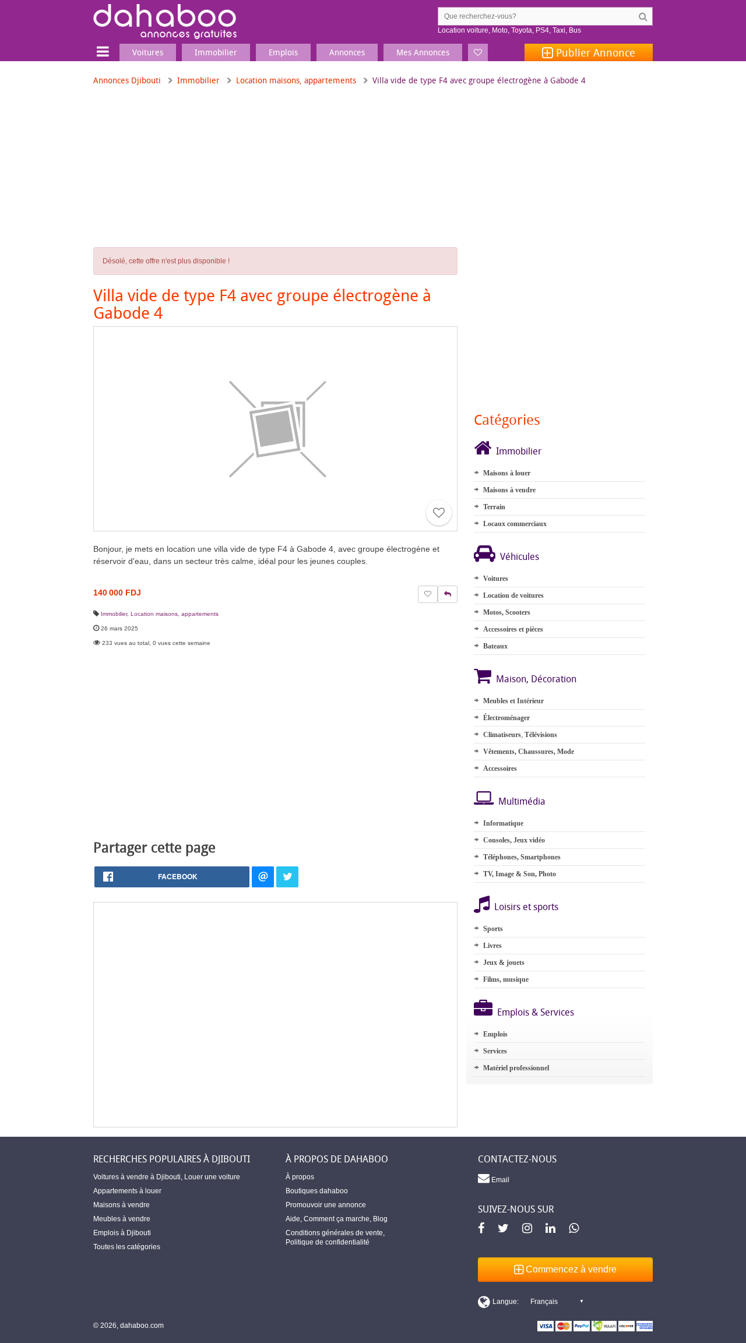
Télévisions (541, 735)
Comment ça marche (337, 1219)
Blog (380, 1219)
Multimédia (522, 801)
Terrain (494, 507)
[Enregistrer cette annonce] (439, 513)
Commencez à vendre (570, 1269)
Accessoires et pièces (513, 629)
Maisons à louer (506, 473)
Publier (594, 52)
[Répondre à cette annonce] (448, 594)
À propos (300, 1177)
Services (495, 1051)
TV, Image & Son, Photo (519, 874)
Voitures (495, 578)
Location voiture (463, 30)
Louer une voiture (212, 1177)
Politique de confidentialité (328, 1242)
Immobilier (198, 80)
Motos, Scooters (506, 612)
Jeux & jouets (504, 962)
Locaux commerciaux (515, 524)
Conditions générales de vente (334, 1233)
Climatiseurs (502, 735)
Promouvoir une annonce (326, 1205)
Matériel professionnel (516, 1068)
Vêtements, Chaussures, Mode (528, 752)
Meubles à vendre (121, 1219)
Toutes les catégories (126, 1247)
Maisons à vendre (509, 490)
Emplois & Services (535, 1012)
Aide (293, 1219)
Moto (500, 30)
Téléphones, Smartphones (522, 857)
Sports (493, 929)
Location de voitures (513, 595)
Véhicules (519, 556)
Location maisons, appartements (296, 80)
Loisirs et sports (526, 906)
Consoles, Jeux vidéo (514, 840)
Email (499, 1180)
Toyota (521, 30)
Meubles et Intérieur (513, 701)
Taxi (559, 30)
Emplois (495, 1034)
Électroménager (506, 718)
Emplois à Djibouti (122, 1233)
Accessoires (500, 768)
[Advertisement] (275, 1014)
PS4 (542, 30)
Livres (492, 946)
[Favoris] (478, 52)
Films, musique (506, 979)
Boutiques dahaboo (317, 1191)
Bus (575, 30)
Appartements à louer (127, 1191)
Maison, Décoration (536, 678)
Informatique (503, 823)
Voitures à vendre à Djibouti (137, 1177)
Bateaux (495, 646)
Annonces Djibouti (127, 80)
